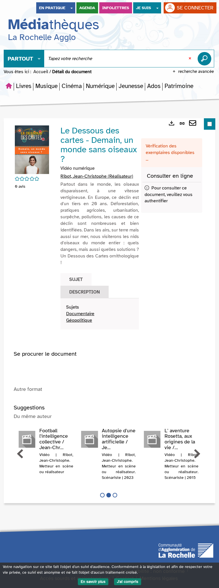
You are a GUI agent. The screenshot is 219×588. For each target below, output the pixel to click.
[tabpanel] (99, 314)
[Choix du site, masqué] (71, 7)
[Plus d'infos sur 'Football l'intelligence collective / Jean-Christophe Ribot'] (26, 439)
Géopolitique (79, 320)
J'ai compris (127, 581)
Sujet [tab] (76, 279)
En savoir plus (93, 581)
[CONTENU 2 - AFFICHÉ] (108, 495)
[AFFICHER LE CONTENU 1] (102, 495)
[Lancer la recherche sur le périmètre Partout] (205, 58)
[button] (23, 86)
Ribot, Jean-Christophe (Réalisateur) (96, 176)
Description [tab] (84, 292)
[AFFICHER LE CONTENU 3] (115, 495)
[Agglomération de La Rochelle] (186, 550)
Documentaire (80, 314)
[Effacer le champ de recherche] (190, 58)
